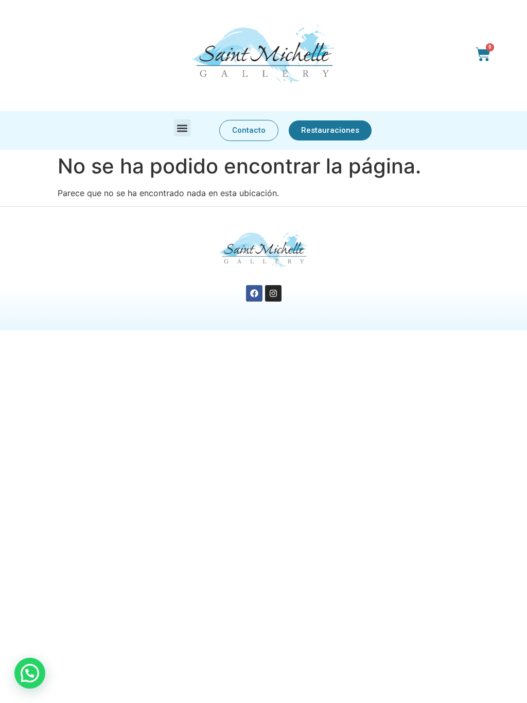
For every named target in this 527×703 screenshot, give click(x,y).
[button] (182, 127)
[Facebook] (254, 293)
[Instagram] (273, 293)
